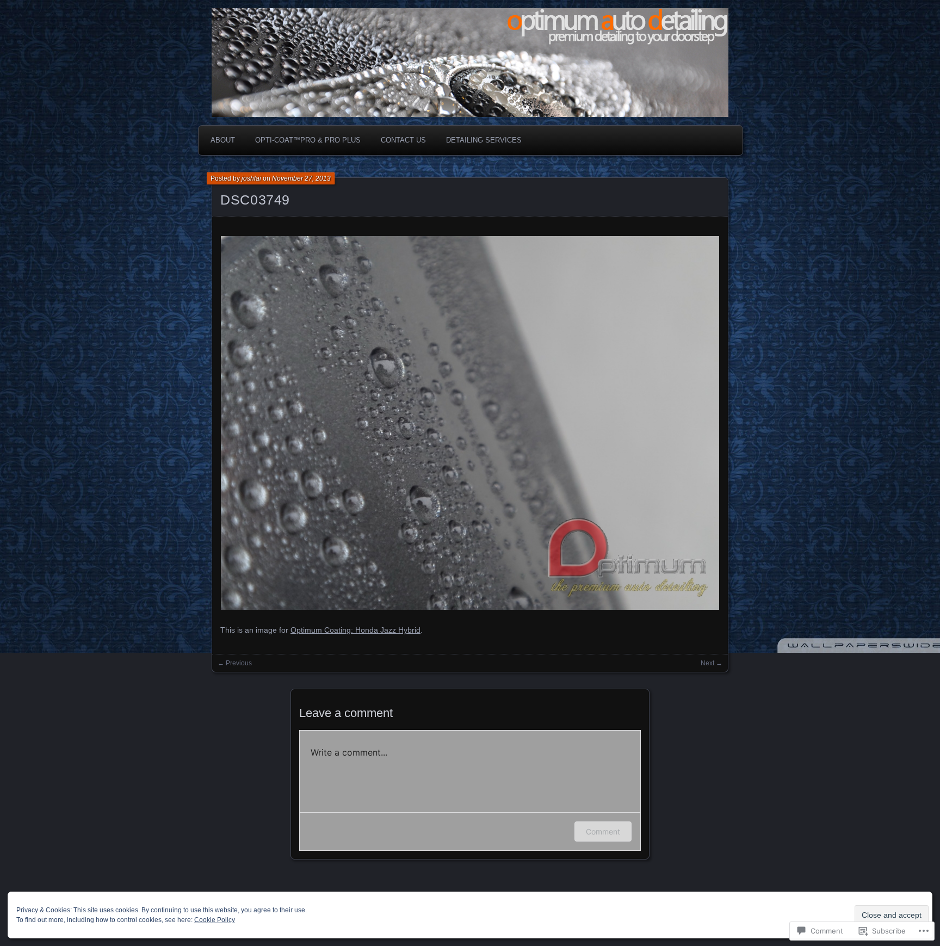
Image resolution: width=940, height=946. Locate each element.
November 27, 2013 (301, 178)
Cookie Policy (214, 920)
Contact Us (403, 140)
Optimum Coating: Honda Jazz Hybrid (355, 630)
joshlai (251, 178)
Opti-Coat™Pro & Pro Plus (308, 140)
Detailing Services (484, 140)
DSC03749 (255, 199)
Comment (603, 831)
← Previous (235, 663)
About (223, 140)
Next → (711, 663)
